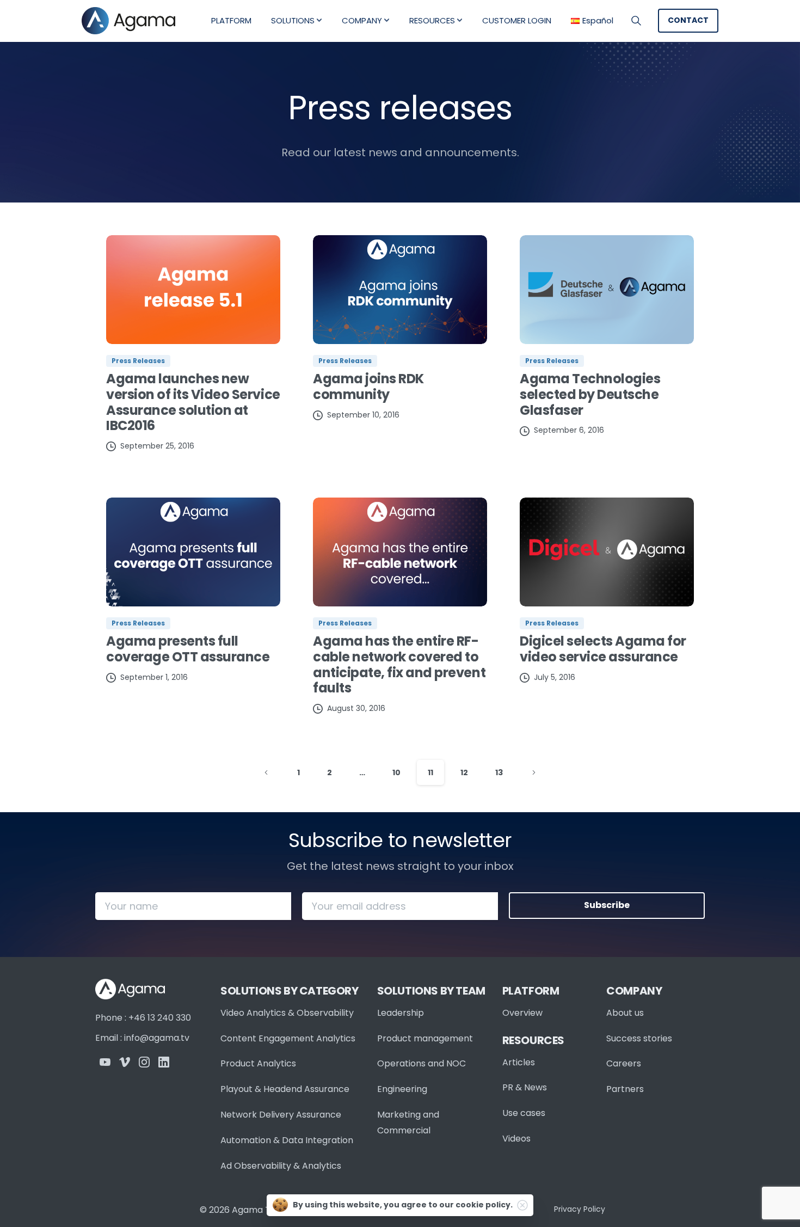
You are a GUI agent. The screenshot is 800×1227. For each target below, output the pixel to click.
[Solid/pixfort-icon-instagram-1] (144, 1062)
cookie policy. (484, 1204)
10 (396, 772)
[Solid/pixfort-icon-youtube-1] (105, 1062)
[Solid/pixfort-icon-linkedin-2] (164, 1062)
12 (464, 772)
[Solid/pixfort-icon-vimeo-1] (124, 1062)
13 (499, 772)
